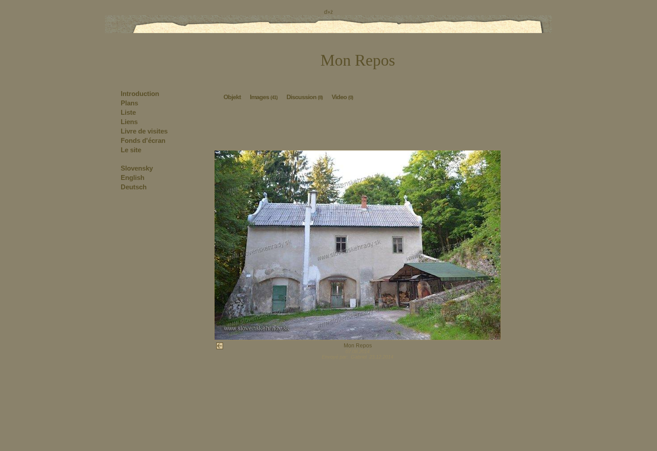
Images (264, 96)
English (132, 177)
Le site (131, 150)
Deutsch (134, 187)
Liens (129, 121)
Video (342, 96)
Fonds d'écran (143, 140)
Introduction (140, 93)
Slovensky (137, 168)
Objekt (232, 96)
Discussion (304, 96)
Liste (128, 112)
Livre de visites (144, 131)
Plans (129, 103)
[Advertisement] (357, 127)
